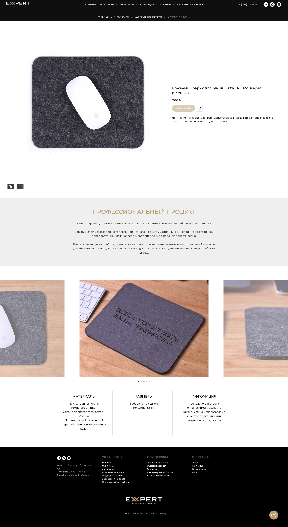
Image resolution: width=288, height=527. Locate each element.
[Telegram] (59, 458)
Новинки (90, 4)
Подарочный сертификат (116, 482)
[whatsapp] (279, 4)
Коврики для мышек (148, 17)
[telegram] (266, 4)
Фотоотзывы (199, 469)
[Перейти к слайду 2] (141, 381)
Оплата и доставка (157, 462)
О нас (195, 462)
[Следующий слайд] (282, 328)
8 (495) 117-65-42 (248, 4)
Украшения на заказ (190, 4)
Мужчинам (107, 4)
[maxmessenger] (272, 4)
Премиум (166, 4)
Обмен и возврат (156, 466)
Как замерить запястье (160, 472)
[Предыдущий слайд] (5, 328)
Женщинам (127, 4)
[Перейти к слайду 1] (138, 381)
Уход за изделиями (158, 475)
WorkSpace (121, 17)
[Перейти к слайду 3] (144, 381)
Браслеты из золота (113, 472)
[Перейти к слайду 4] (146, 381)
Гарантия (152, 469)
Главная (103, 17)
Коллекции (147, 4)
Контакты (197, 466)
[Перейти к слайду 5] (149, 381)
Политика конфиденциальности (144, 517)
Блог (194, 472)
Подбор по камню (112, 475)
